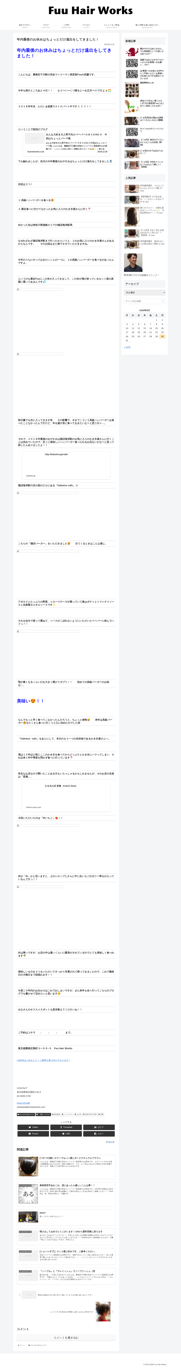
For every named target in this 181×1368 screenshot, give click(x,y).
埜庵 (101, 1114)
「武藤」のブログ (44, 1114)
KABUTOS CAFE (90, 1114)
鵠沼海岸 (57, 1114)
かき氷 (79, 1114)
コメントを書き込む (66, 1337)
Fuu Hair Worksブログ (27, 1114)
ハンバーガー (68, 1114)
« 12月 (127, 347)
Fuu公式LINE (23, 1103)
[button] (163, 301)
